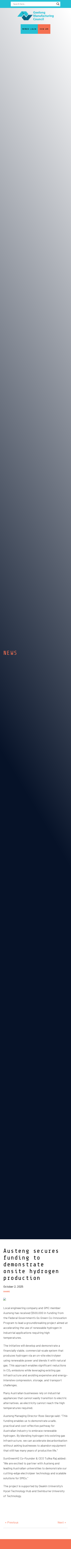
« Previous (11, 1522)
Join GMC (44, 29)
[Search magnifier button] (58, 4)
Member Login (29, 29)
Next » (62, 1522)
